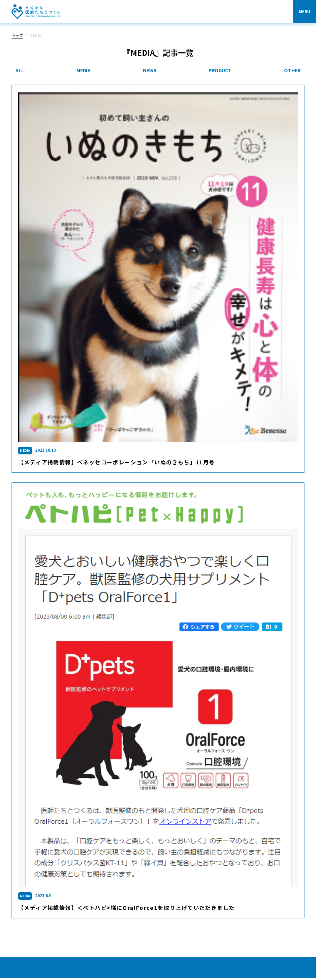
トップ (17, 35)
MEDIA (83, 70)
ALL (19, 70)
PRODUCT (220, 70)
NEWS (149, 70)
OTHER (292, 70)
